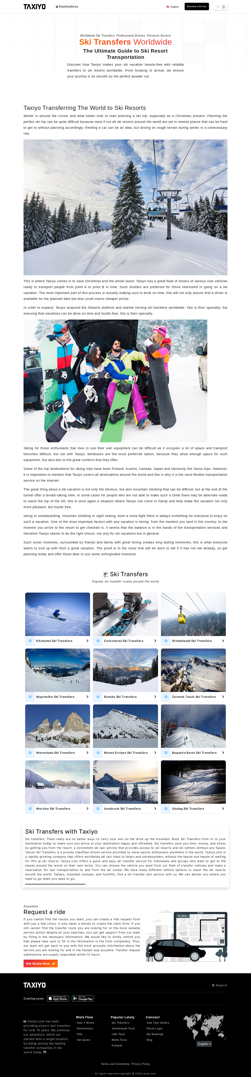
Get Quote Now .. (39, 963)
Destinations (68, 6)
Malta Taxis (119, 1039)
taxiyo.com (149, 1073)
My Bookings (155, 1034)
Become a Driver (197, 6)
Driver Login (155, 1028)
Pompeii (117, 1045)
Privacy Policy (141, 1063)
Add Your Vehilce (158, 1022)
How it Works (85, 1022)
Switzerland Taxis (123, 1028)
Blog (150, 1039)
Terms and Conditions (115, 1063)
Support (221, 985)
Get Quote (83, 1039)
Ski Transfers (120, 1022)
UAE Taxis (118, 1034)
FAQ (79, 1034)
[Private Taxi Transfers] (35, 6)
